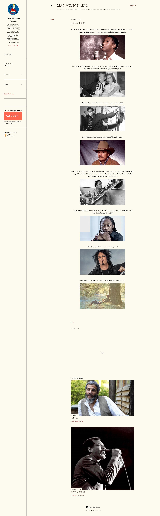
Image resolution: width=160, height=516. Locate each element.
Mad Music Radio (72, 5)
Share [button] (52, 19)
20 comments (79, 421)
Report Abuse (9, 94)
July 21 (74, 417)
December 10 (78, 492)
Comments (10, 136)
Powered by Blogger (94, 507)
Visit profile (13, 45)
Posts (8, 134)
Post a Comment (80, 495)
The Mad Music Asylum (13, 19)
